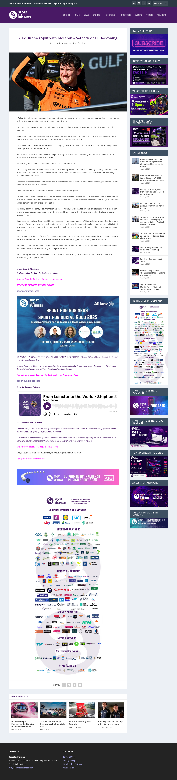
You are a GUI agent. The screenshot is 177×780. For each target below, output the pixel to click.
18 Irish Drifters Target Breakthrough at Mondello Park (53, 723)
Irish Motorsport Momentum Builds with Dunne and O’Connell (22, 723)
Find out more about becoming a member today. (37, 447)
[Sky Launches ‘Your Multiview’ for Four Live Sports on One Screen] (135, 286)
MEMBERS (161, 15)
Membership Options (72, 764)
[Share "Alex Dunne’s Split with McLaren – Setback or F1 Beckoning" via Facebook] (64, 685)
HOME (77, 15)
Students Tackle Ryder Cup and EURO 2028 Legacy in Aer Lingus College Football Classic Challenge (152, 221)
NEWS (86, 15)
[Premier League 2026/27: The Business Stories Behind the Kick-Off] (135, 272)
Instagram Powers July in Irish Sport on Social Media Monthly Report (152, 191)
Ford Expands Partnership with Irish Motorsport (110, 722)
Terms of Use (69, 757)
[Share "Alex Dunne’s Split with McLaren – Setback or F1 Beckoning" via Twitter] (69, 685)
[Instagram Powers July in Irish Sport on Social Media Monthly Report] (135, 191)
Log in (66, 15)
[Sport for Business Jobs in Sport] (135, 260)
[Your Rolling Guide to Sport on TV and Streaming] (135, 249)
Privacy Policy (69, 760)
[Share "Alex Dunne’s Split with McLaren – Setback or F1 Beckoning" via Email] (79, 685)
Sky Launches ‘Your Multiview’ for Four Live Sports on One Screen (150, 286)
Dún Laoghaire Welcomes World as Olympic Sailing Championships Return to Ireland (151, 163)
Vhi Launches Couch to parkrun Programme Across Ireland (152, 205)
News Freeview (78, 43)
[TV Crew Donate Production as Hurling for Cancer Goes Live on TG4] (135, 235)
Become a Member (42, 3)
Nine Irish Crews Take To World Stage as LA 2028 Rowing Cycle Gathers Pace (152, 177)
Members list (69, 768)
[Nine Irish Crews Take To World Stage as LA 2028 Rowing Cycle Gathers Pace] (135, 177)
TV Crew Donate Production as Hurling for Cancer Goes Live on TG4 (152, 235)
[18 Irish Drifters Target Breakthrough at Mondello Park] (53, 710)
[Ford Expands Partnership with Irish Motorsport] (111, 710)
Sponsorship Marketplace (65, 3)
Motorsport (67, 43)
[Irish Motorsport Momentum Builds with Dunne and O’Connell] (24, 710)
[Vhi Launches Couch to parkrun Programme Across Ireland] (135, 205)
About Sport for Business (20, 3)
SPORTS (96, 15)
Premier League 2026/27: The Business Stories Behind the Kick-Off (152, 272)
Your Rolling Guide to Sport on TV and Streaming (152, 248)
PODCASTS (126, 15)
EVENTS (138, 15)
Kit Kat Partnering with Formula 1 (80, 722)
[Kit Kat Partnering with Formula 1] (82, 710)
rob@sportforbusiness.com (21, 768)
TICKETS (149, 15)
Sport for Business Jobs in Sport (151, 260)
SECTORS (110, 15)
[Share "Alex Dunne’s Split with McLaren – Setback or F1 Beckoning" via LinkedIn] (74, 685)
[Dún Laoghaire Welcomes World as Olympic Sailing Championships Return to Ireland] (135, 161)
